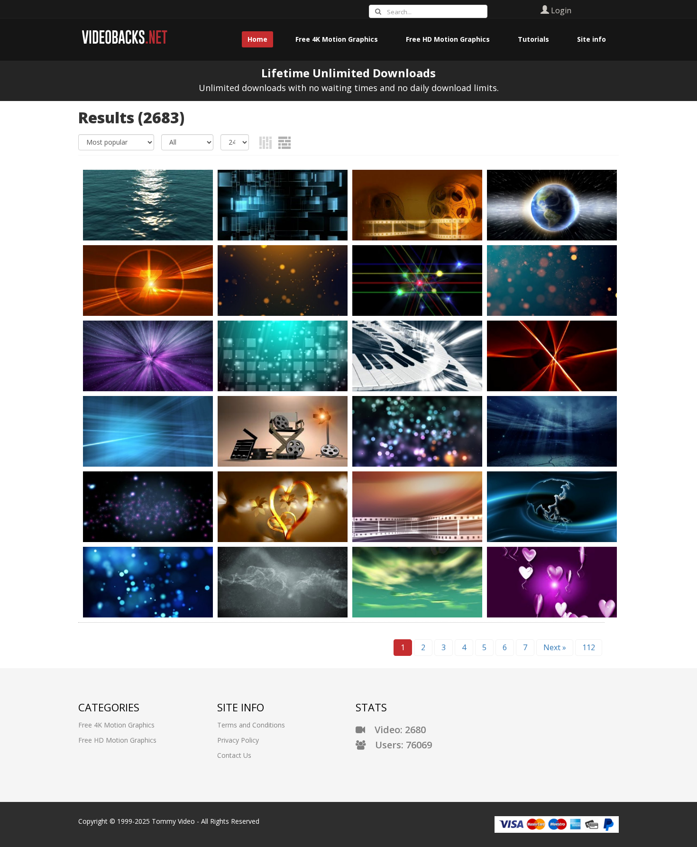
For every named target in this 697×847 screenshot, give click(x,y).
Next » (554, 647)
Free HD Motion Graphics (117, 740)
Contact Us (234, 755)
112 (588, 647)
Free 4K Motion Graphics (116, 724)
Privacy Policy (238, 740)
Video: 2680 (395, 729)
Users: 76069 (399, 744)
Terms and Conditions (251, 724)
